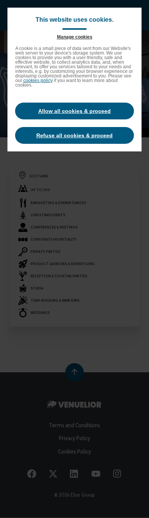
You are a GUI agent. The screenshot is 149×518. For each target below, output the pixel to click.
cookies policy (38, 80)
